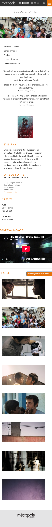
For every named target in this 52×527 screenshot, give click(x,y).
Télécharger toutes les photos (39, 274)
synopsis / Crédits (11, 46)
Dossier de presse (11, 59)
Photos (7, 55)
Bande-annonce (10, 51)
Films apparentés (10, 192)
